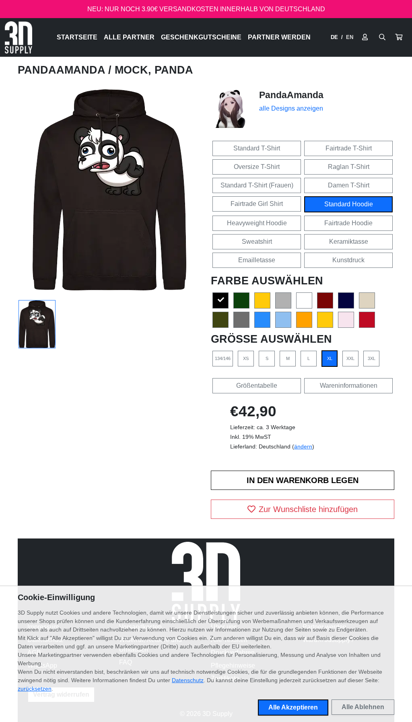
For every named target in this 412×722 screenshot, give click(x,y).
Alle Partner (129, 37)
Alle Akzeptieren (293, 707)
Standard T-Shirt (256, 148)
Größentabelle (256, 385)
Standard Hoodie (348, 204)
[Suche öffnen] (382, 37)
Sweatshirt (257, 241)
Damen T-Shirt (348, 185)
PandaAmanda (63, 70)
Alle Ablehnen (363, 706)
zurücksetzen (35, 688)
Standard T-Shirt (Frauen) (256, 185)
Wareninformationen (348, 385)
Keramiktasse (348, 241)
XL (329, 358)
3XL (371, 358)
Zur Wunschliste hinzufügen (308, 509)
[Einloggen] (365, 37)
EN (349, 37)
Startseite (77, 37)
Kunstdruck (348, 260)
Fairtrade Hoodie (348, 223)
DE (334, 37)
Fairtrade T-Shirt (348, 148)
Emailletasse (256, 260)
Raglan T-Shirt (348, 166)
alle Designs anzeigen (291, 108)
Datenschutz (188, 680)
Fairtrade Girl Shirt (257, 203)
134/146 (223, 358)
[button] (398, 37)
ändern (303, 446)
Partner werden (279, 37)
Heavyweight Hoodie (257, 223)
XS (246, 358)
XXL (350, 358)
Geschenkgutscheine (201, 37)
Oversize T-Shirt (257, 166)
